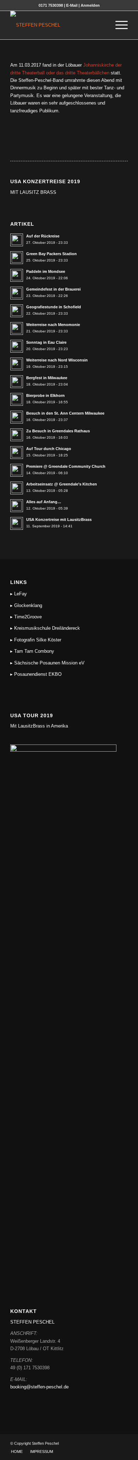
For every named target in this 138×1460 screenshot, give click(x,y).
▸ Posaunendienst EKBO (36, 674)
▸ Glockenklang (26, 605)
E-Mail (71, 5)
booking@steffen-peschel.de (39, 1386)
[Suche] (101, 25)
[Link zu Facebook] (112, 1443)
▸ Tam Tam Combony (32, 651)
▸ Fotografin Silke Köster (35, 639)
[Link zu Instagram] (122, 1443)
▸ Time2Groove (26, 616)
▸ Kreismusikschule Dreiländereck (45, 628)
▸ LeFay (18, 593)
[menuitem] (101, 25)
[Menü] (118, 25)
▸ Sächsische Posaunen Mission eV (47, 663)
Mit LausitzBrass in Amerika (39, 726)
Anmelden (90, 5)
